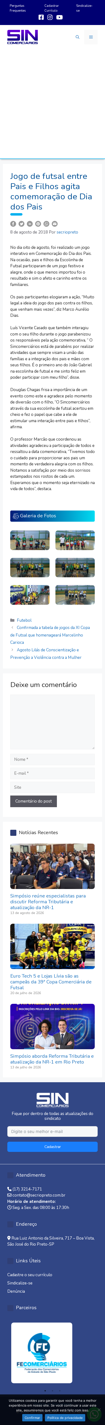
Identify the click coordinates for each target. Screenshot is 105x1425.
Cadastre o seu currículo (29, 1275)
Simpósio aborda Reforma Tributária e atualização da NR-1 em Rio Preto (52, 1059)
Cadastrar (52, 1146)
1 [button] (45, 1390)
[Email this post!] (55, 223)
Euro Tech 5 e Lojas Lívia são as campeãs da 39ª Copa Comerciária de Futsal (51, 982)
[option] (52, 1353)
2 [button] (52, 1390)
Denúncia (16, 1291)
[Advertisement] (52, 104)
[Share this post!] (13, 223)
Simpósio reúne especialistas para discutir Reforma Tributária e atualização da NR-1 (48, 902)
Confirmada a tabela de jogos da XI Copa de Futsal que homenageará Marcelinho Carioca (50, 635)
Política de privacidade (65, 1418)
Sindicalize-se (19, 1283)
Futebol (24, 620)
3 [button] (59, 1390)
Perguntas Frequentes (18, 8)
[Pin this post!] (38, 223)
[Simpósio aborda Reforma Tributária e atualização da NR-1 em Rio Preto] (52, 1046)
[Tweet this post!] (21, 223)
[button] (77, 37)
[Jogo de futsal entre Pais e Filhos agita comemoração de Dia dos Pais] (30, 540)
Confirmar (32, 1418)
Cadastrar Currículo (51, 8)
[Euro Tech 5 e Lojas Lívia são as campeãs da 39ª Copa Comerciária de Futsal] (52, 966)
